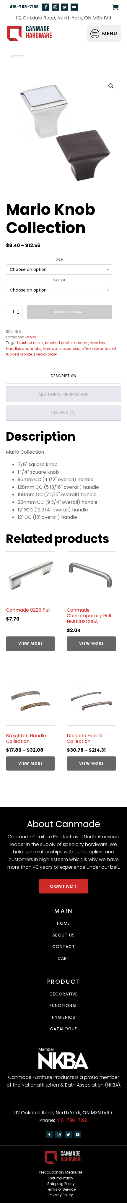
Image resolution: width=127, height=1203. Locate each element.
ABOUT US (63, 935)
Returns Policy (60, 1178)
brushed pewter (59, 342)
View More (30, 643)
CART (64, 958)
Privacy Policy (61, 1194)
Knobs (30, 337)
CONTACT (63, 886)
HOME (63, 923)
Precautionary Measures (61, 1172)
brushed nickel (30, 342)
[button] (111, 86)
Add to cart (70, 312)
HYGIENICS (63, 1017)
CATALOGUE (63, 1029)
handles (97, 342)
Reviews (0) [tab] (63, 412)
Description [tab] (63, 375)
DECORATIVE (64, 994)
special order (45, 354)
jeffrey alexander (95, 348)
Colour (59, 279)
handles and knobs (23, 348)
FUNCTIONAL (63, 1005)
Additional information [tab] (63, 394)
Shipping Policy (61, 1183)
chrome (81, 342)
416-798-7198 (24, 7)
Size (59, 259)
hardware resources (61, 348)
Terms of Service (61, 1189)
